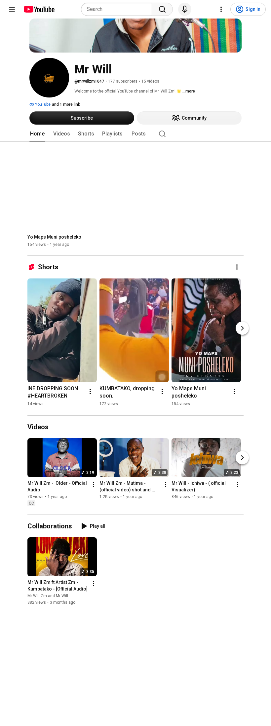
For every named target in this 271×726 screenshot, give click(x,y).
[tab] (37, 134)
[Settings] (221, 9)
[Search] (162, 9)
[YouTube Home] (39, 9)
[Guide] (12, 9)
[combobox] (118, 9)
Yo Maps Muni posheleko (54, 237)
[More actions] (237, 267)
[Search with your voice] (184, 9)
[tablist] (135, 134)
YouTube (42, 104)
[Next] (242, 328)
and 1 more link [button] (66, 104)
